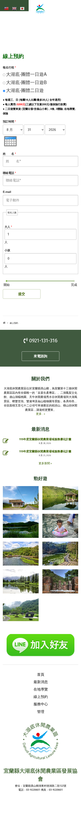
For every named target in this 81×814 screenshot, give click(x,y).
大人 (8, 227)
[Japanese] (22, 8)
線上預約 (41, 696)
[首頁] (40, 11)
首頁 (4, 322)
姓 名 (9, 154)
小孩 (7, 250)
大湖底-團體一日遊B (26, 82)
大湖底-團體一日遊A (26, 74)
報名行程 (9, 67)
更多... (39, 414)
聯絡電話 (9, 173)
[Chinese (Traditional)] (6, 8)
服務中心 (41, 704)
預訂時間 (9, 121)
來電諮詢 (40, 356)
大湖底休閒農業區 (48, 17)
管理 (40, 711)
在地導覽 (41, 689)
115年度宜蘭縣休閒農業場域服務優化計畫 (45, 439)
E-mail (7, 192)
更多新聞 (45, 463)
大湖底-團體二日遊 (25, 90)
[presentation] (10, 141)
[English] (14, 8)
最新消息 (41, 681)
